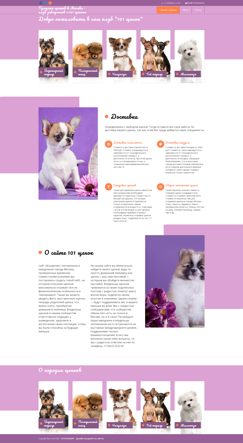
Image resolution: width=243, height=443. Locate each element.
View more (53, 56)
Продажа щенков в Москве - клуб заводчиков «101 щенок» (63, 10)
